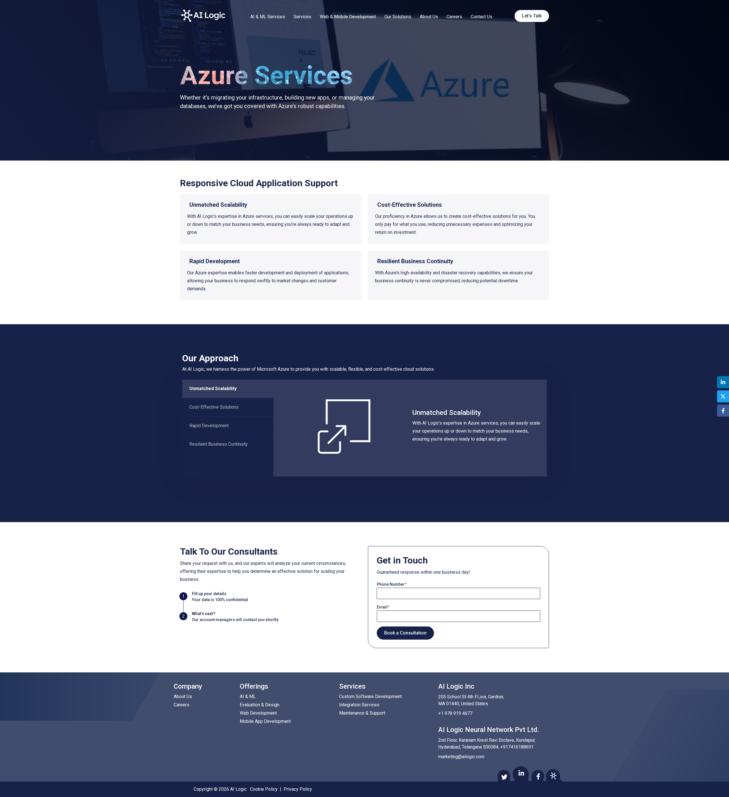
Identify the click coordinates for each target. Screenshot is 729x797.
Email (383, 607)
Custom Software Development (370, 696)
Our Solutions (397, 16)
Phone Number (392, 584)
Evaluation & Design (259, 704)
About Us (429, 16)
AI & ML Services (267, 16)
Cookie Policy (264, 789)
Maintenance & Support (362, 713)
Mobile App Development (265, 721)
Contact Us (481, 16)
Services (302, 16)
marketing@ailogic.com (461, 756)
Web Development (258, 713)
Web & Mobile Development (348, 16)
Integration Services (359, 704)
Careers (454, 16)
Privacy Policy (298, 789)
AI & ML (248, 696)
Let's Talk (532, 16)
